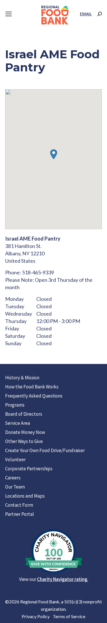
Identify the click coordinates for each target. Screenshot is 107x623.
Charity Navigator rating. (62, 579)
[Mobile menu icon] (8, 14)
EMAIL (86, 13)
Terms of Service (69, 616)
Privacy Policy (36, 616)
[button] (53, 154)
